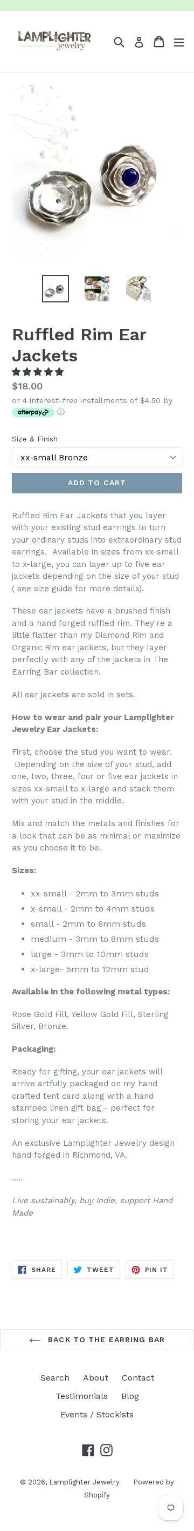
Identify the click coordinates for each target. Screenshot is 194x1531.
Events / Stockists (97, 1414)
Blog (130, 1396)
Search (55, 1377)
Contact (138, 1377)
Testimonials (82, 1396)
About (95, 1377)
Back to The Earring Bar (105, 1339)
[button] (39, 372)
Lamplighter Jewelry (84, 1482)
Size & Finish (35, 438)
